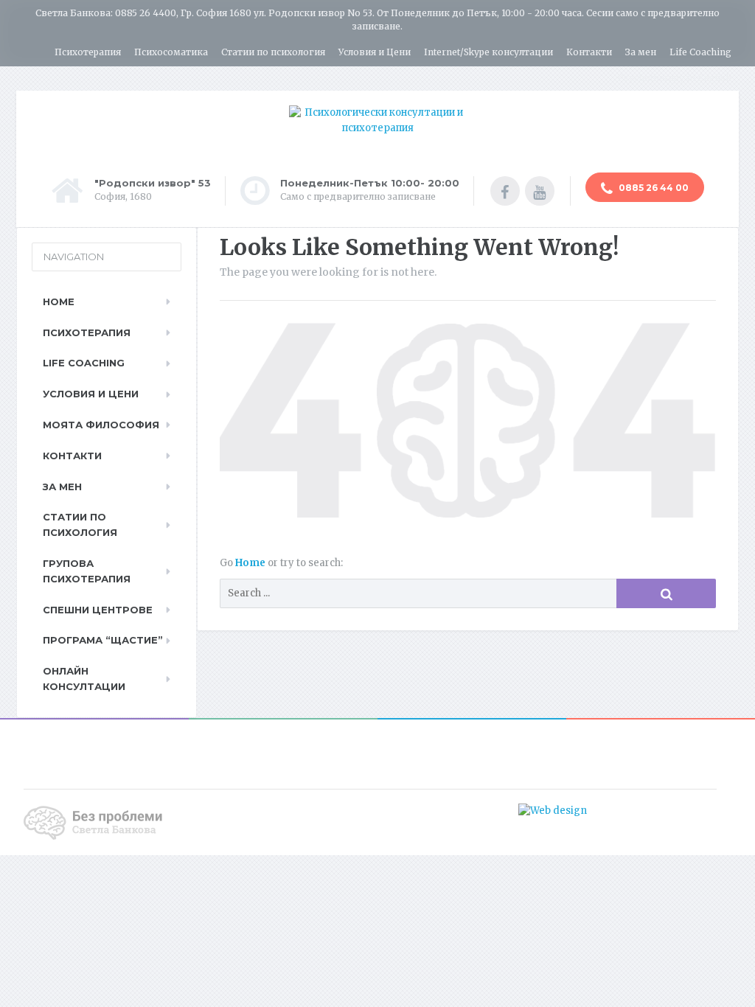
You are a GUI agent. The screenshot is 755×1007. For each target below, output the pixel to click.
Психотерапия (88, 52)
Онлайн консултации (84, 678)
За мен (640, 52)
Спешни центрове (98, 610)
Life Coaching (700, 52)
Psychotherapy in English (674, 77)
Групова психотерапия (87, 571)
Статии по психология (273, 52)
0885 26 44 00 (652, 187)
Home (251, 563)
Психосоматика (171, 52)
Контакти (589, 52)
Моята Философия (101, 425)
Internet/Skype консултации (488, 52)
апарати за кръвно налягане (659, 810)
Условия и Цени (374, 52)
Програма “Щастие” (103, 640)
